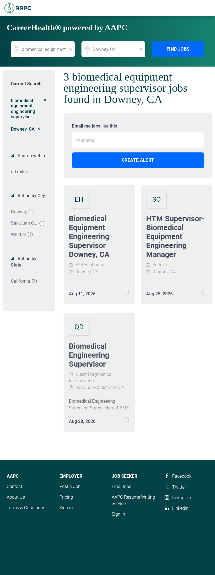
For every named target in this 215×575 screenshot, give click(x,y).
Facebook (181, 476)
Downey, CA (23, 129)
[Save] (121, 293)
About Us (16, 497)
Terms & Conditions (26, 507)
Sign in (66, 507)
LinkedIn (180, 508)
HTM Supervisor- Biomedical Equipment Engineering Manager (175, 236)
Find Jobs (178, 49)
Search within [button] (31, 155)
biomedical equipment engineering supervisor (23, 108)
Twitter (179, 487)
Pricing (66, 497)
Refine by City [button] (31, 195)
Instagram (182, 497)
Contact (14, 486)
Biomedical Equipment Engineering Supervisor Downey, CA (89, 236)
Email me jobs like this (94, 126)
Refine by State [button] (23, 262)
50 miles (20, 171)
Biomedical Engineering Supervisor (89, 355)
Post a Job (70, 486)
